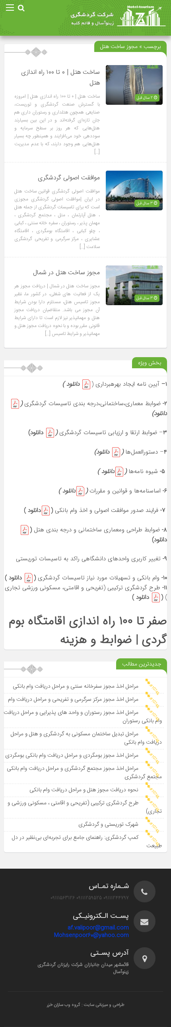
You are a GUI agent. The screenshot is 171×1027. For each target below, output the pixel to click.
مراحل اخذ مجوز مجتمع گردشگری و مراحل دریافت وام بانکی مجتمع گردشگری (84, 773)
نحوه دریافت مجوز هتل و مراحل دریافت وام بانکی (83, 790)
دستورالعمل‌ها (141, 452)
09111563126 (63, 898)
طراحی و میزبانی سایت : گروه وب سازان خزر (85, 1005)
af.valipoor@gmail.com (98, 928)
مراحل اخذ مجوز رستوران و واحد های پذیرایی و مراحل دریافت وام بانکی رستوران (83, 717)
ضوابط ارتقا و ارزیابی (131, 432)
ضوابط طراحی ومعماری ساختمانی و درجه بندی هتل (97, 530)
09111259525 (89, 898)
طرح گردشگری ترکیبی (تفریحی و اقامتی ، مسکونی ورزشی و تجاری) (85, 807)
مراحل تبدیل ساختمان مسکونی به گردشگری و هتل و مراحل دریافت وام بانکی (86, 738)
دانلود (72, 384)
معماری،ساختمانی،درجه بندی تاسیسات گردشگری (84, 403)
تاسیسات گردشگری (82, 432)
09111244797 (116, 898)
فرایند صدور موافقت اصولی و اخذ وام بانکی (106, 510)
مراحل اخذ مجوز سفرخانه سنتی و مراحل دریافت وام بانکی (75, 686)
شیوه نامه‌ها (143, 471)
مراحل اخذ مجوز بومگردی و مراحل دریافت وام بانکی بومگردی (71, 755)
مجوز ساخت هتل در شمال (66, 272)
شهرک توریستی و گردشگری (108, 824)
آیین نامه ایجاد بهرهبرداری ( (125, 384)
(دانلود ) (111, 471)
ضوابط (154, 403)
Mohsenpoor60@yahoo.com (91, 935)
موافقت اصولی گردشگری (69, 178)
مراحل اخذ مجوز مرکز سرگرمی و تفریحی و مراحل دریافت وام (73, 699)
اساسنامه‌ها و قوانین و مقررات (125, 491)
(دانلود (39, 510)
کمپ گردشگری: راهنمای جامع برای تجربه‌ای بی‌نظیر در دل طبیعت (87, 842)
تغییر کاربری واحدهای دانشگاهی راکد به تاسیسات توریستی (91, 559)
